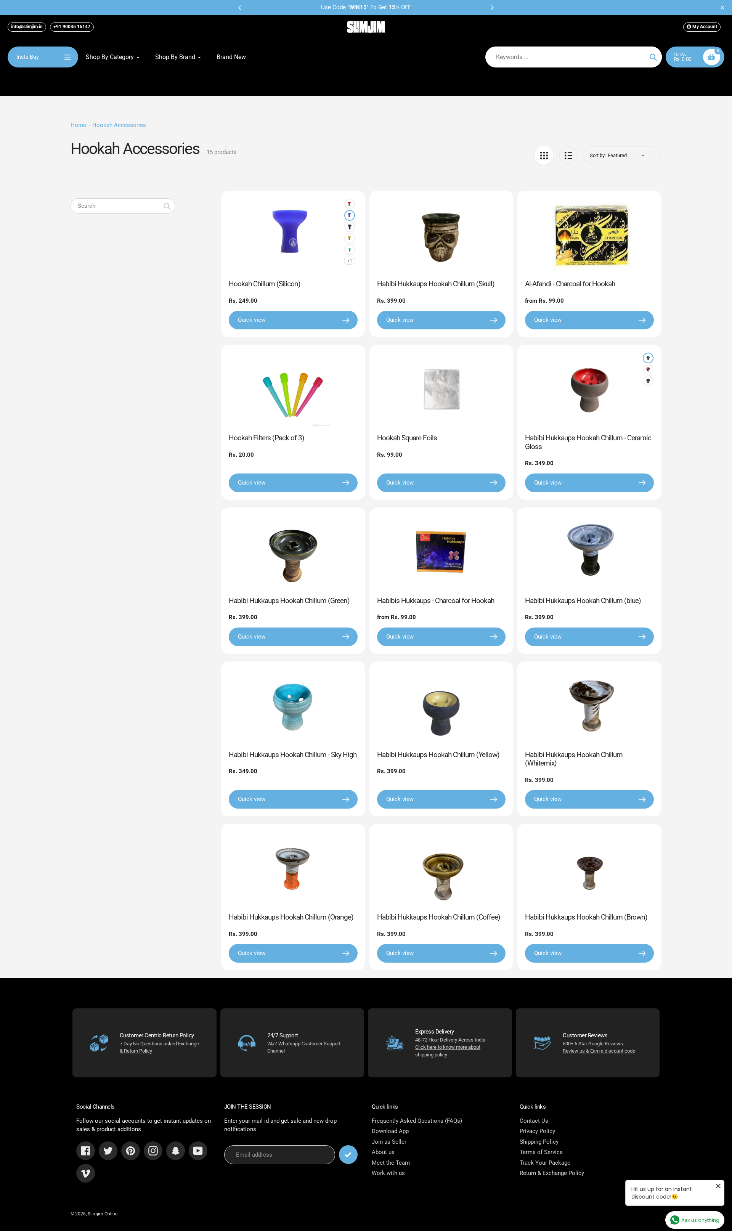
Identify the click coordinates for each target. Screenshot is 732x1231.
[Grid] (544, 155)
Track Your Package (545, 1162)
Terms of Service (541, 1152)
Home (78, 125)
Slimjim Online (102, 1214)
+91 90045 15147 (71, 26)
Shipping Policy (539, 1141)
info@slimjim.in (27, 26)
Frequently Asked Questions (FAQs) (417, 1120)
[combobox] (123, 205)
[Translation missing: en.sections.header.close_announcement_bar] (722, 7)
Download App (390, 1131)
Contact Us (534, 1120)
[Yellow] (349, 238)
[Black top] (648, 380)
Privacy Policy (537, 1131)
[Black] (349, 226)
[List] (568, 155)
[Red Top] (648, 369)
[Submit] (348, 1154)
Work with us (388, 1173)
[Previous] (240, 7)
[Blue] (349, 215)
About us (383, 1152)
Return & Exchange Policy (552, 1173)
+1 (349, 261)
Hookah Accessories (119, 125)
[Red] (349, 204)
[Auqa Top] (648, 358)
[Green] (349, 249)
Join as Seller (389, 1141)
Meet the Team (391, 1162)
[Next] (492, 7)
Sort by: (598, 155)
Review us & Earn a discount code (599, 1051)
